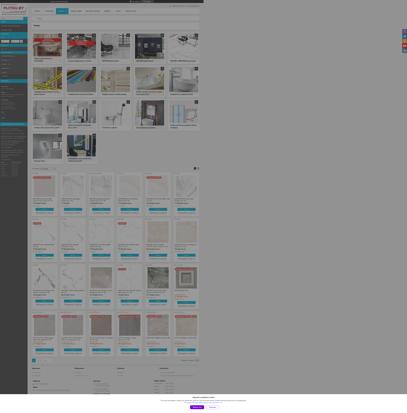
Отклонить (212, 407)
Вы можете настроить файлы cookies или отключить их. (203, 402)
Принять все (197, 407)
